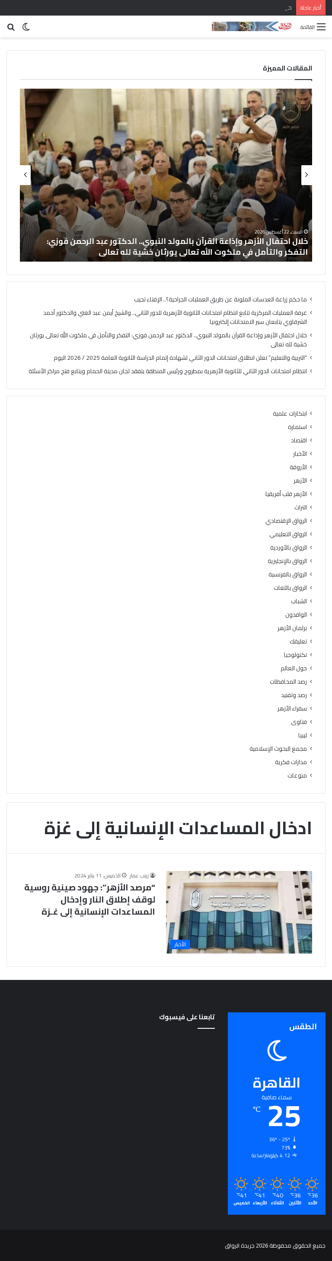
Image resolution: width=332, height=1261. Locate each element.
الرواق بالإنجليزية (287, 561)
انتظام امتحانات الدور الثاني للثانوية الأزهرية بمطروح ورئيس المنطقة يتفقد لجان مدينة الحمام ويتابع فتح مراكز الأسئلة (168, 371)
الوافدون (296, 614)
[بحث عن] (10, 29)
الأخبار (300, 453)
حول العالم (294, 668)
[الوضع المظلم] (26, 29)
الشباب (299, 601)
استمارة (297, 427)
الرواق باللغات (290, 587)
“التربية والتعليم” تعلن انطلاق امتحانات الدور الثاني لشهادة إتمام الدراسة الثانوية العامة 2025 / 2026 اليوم (176, 246)
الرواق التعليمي (288, 534)
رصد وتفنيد (294, 695)
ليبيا (302, 735)
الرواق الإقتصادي (286, 520)
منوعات (297, 775)
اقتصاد (299, 440)
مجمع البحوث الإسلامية (278, 748)
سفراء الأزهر (292, 708)
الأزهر (300, 480)
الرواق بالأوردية (288, 547)
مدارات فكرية (291, 762)
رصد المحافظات (288, 681)
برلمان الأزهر (292, 628)
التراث (300, 507)
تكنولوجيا (295, 654)
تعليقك (298, 641)
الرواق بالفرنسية (287, 574)
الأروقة (298, 467)
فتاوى (299, 722)
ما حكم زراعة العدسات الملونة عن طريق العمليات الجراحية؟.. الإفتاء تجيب (220, 299)
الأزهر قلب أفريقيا (286, 494)
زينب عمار (139, 875)
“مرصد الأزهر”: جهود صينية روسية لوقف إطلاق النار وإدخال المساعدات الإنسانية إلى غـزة (89, 899)
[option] (166, 175)
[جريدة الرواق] (253, 26)
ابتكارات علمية (290, 413)
